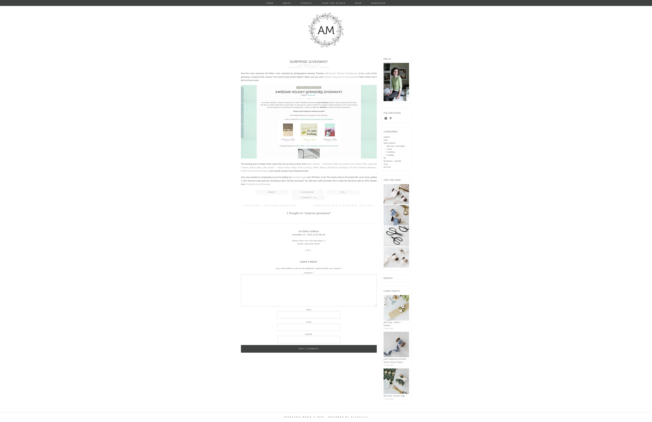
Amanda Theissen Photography (343, 73)
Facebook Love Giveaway (258, 184)
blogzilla (359, 417)
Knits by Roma (305, 167)
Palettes (387, 137)
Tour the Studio (334, 3)
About (287, 3)
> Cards (389, 149)
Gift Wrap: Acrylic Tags (394, 396)
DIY (385, 158)
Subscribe (378, 3)
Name (308, 310)
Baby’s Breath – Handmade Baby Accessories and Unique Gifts (336, 164)
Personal (387, 167)
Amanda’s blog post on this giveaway (340, 77)
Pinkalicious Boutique (338, 167)
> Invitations (390, 152)
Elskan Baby (255, 167)
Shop (358, 3)
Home (270, 3)
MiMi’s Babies (319, 167)
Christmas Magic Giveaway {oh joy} (345, 205)
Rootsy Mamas (261, 171)
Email (308, 322)
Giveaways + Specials (317, 67)
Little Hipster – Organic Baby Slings (279, 167)
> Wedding (390, 155)
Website (308, 334)
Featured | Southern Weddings (269, 205)
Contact (307, 3)
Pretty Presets (247, 171)
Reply (308, 250)
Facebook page (299, 177)
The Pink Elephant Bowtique (362, 167)
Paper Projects (389, 143)
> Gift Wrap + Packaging (395, 146)
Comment (309, 273)
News (386, 164)
